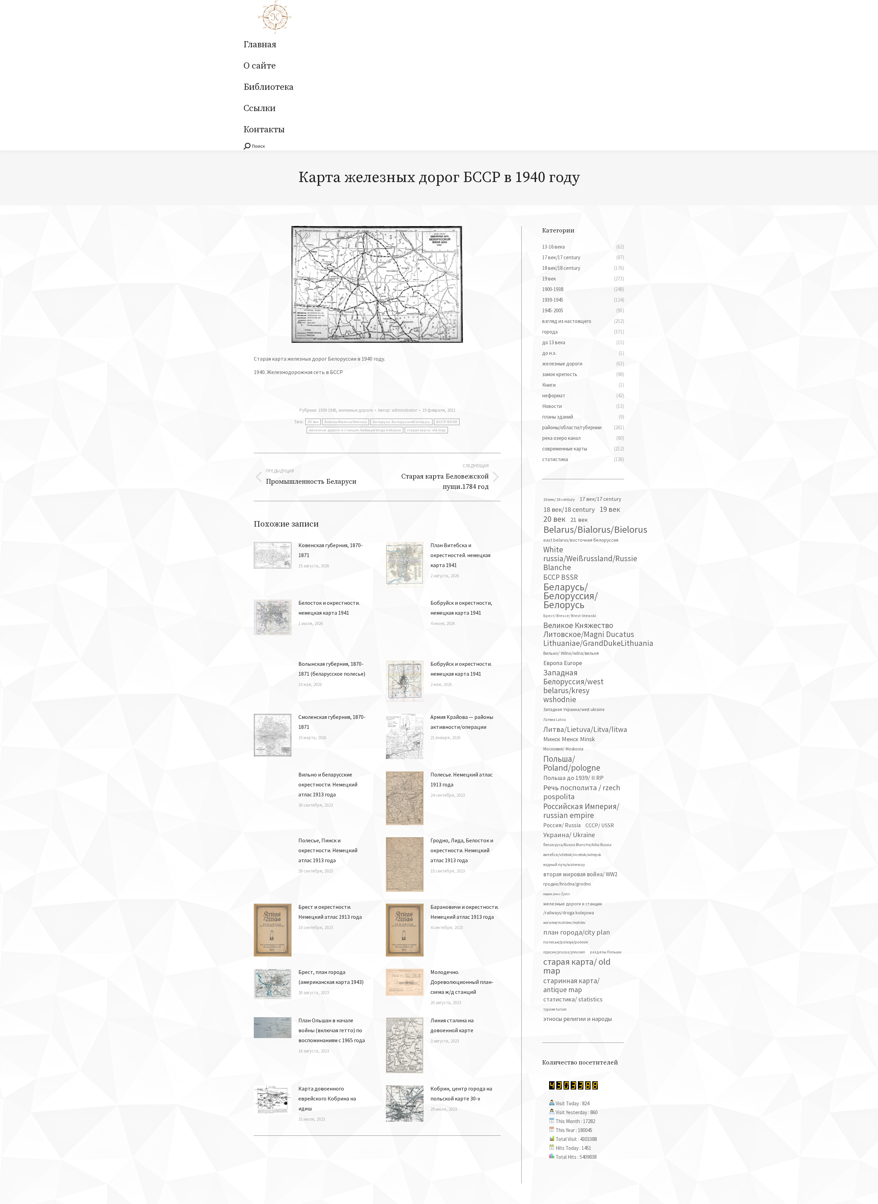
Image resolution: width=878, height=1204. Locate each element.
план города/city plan (576, 932)
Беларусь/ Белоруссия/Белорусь (401, 422)
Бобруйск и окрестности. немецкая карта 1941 (461, 668)
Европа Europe (562, 663)
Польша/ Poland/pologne (571, 763)
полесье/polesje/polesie (565, 941)
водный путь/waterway (564, 864)
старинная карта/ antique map (571, 985)
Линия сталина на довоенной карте (452, 1025)
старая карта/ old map (426, 430)
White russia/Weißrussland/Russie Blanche (590, 558)
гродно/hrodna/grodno (567, 884)
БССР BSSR (447, 422)
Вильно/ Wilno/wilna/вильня (571, 653)
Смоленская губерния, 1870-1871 (332, 721)
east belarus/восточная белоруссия (580, 540)
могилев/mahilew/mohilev (564, 922)
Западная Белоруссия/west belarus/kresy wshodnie (573, 686)
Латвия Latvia (554, 719)
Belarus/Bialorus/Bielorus (345, 422)
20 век (313, 422)
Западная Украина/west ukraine (573, 709)
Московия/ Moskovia (563, 749)
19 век (610, 509)
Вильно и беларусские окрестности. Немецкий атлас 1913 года (327, 784)
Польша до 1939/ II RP (573, 778)
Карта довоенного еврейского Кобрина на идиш (327, 1098)
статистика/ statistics (573, 999)
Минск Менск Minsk (569, 739)
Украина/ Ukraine (569, 835)
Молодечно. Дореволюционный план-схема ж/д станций (462, 981)
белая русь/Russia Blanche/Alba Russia (577, 844)
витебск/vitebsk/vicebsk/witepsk (572, 854)
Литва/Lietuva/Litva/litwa (585, 729)
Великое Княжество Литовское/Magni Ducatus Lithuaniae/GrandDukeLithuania (598, 634)
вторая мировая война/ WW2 (580, 874)
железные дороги (356, 410)
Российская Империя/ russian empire (581, 811)
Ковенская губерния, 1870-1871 (330, 550)
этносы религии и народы (577, 1019)
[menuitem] (260, 45)
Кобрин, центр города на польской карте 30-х (461, 1093)
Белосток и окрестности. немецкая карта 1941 (329, 607)
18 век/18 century (569, 509)
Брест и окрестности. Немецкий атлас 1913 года (330, 911)
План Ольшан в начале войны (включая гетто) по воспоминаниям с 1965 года (331, 1030)
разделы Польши (605, 951)
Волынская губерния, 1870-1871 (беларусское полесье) (331, 668)
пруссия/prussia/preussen (564, 952)
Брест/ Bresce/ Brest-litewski (569, 615)
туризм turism (555, 1009)
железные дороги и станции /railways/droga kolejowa (355, 430)
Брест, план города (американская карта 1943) (331, 976)
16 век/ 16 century (559, 499)
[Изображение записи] (273, 555)
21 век (579, 519)
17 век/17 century (600, 498)
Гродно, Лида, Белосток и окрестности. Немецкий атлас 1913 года (461, 850)
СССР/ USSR (599, 825)
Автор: (397, 410)
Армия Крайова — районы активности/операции (461, 721)
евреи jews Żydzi (556, 894)
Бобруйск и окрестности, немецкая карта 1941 (461, 607)
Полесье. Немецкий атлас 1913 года (461, 779)
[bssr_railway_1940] (377, 284)
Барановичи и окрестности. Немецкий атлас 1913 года (464, 911)
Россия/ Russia (562, 825)
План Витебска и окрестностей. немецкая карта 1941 (460, 555)
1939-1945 (327, 410)
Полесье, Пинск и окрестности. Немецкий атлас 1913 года (327, 850)
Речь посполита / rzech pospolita (581, 792)
